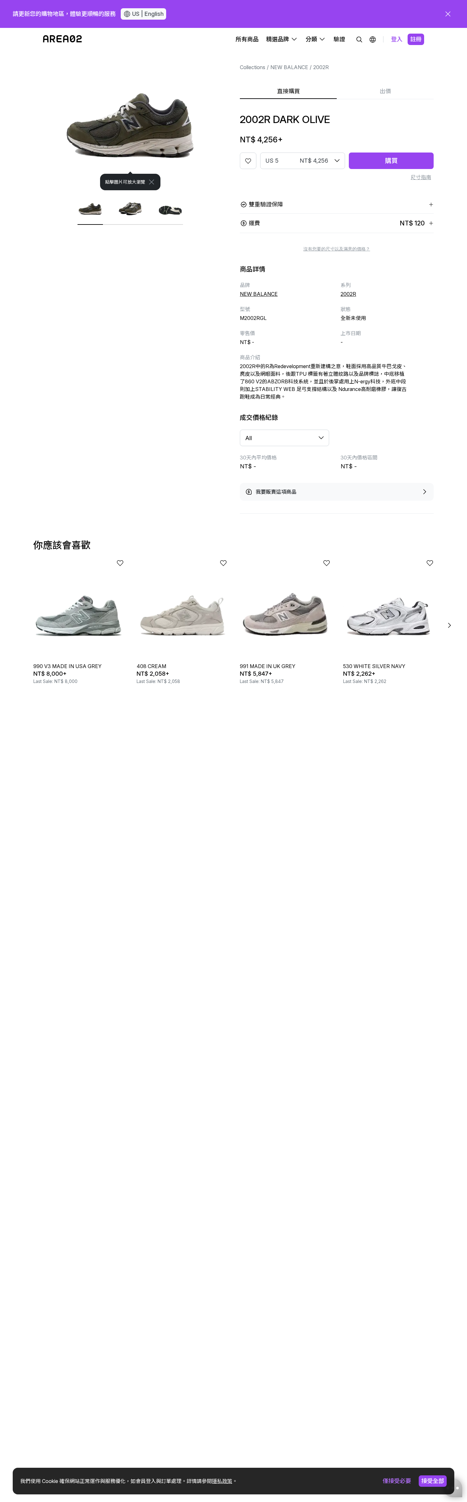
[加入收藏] (248, 161)
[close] (448, 14)
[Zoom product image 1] (130, 120)
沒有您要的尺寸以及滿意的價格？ (336, 248)
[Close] (151, 182)
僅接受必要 (396, 1481)
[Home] (62, 39)
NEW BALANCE (289, 67)
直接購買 (288, 91)
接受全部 (432, 1481)
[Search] (359, 39)
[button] (372, 39)
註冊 (416, 39)
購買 (391, 161)
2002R (321, 67)
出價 (385, 91)
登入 (397, 39)
